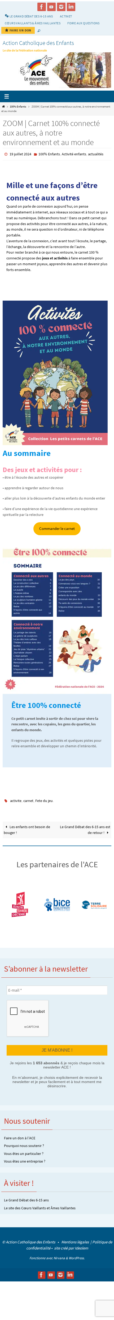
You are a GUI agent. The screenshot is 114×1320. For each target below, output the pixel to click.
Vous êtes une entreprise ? (24, 1159)
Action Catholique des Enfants (38, 42)
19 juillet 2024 (20, 154)
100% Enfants (18, 106)
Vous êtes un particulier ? (23, 1151)
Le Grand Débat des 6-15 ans (26, 1198)
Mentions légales (75, 1240)
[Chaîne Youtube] (51, 7)
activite (15, 800)
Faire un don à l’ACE (19, 1136)
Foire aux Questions (83, 23)
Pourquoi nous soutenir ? (24, 1144)
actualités (95, 154)
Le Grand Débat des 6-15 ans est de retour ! (85, 829)
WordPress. (77, 1256)
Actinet (66, 16)
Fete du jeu (44, 800)
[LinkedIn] (71, 7)
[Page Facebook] (41, 7)
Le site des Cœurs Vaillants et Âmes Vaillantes (40, 1206)
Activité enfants (74, 154)
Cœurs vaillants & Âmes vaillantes (32, 23)
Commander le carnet (57, 527)
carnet (28, 800)
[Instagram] (61, 7)
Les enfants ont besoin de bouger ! (27, 829)
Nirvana (59, 1256)
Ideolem (81, 1246)
